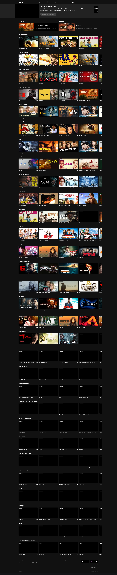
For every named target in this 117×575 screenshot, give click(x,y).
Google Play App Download (94, 562)
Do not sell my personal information (30, 562)
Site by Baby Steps (94, 571)
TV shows (68, 2)
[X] (97, 564)
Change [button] (96, 567)
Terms (48, 560)
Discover (51, 2)
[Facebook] (94, 564)
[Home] (23, 2)
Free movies (59, 2)
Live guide (43, 2)
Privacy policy (54, 560)
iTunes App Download (85, 562)
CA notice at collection (64, 560)
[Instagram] (91, 564)
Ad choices (72, 560)
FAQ (19, 562)
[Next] (98, 41)
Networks (76, 2)
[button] (48, 14)
